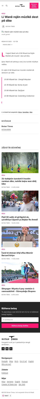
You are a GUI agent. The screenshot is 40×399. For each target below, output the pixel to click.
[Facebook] (3, 348)
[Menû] (3, 5)
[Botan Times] (3, 26)
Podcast (25, 382)
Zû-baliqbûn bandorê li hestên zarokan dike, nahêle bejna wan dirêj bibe (19, 181)
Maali (32, 392)
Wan (31, 112)
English (17, 382)
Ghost (27, 392)
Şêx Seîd (22, 384)
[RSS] (10, 348)
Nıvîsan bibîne (6, 129)
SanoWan (26, 112)
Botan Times (10, 26)
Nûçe (3, 13)
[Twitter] (7, 348)
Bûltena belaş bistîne (34, 5)
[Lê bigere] (6, 5)
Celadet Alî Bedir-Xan (9, 384)
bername (10, 382)
